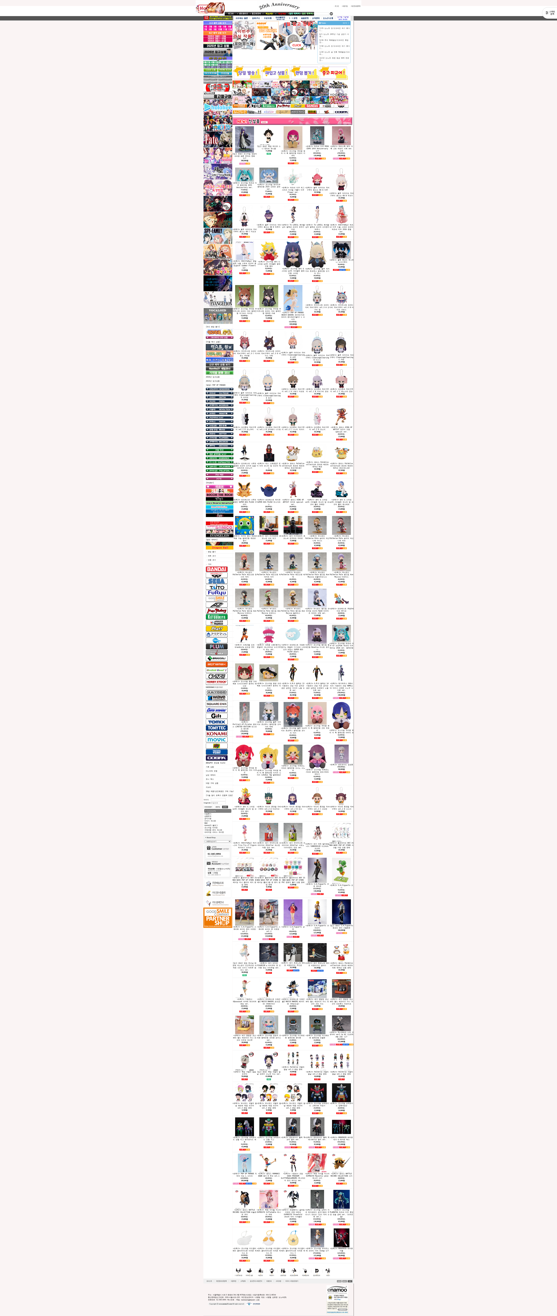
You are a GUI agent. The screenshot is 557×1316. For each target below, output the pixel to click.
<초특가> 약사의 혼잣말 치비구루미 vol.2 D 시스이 (341, 808)
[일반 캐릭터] (212, 540)
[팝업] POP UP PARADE (216, 385)
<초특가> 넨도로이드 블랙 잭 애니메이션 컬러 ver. (317, 1138)
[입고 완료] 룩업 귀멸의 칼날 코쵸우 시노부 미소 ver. (269, 1073)
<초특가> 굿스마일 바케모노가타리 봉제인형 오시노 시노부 (293, 768)
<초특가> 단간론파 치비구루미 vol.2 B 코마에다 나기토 (269, 428)
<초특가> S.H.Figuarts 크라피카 (317, 927)
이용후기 (207, 814)
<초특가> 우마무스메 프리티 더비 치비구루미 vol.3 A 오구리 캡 (317, 307)
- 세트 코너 (211, 556)
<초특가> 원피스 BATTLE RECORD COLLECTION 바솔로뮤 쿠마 (244, 1212)
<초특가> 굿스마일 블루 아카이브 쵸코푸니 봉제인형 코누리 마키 (293, 730)
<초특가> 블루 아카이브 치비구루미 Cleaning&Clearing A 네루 (293, 355)
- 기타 (208, 564)
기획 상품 (210, 767)
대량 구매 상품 (212, 783)
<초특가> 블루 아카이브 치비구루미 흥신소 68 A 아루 (317, 189)
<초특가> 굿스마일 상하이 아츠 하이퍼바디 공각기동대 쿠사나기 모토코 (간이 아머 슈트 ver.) (317, 1213)
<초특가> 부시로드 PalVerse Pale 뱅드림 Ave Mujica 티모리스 (244, 611)
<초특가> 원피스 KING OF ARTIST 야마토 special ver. (293, 502)
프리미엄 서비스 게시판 (214, 832)
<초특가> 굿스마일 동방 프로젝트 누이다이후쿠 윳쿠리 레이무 (245, 683)
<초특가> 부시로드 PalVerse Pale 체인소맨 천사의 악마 (245, 574)
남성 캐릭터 (211, 775)
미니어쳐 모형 (211, 771)
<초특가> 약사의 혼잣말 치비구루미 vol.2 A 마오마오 (269, 808)
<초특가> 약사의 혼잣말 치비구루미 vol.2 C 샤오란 (317, 808)
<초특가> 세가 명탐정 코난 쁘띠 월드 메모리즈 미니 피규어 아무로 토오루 (244, 1037)
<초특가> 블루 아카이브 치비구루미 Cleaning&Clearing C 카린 (341, 357)
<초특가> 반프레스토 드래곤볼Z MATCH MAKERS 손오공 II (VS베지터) (268, 1001)
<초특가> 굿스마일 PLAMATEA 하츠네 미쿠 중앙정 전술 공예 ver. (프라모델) (341, 1213)
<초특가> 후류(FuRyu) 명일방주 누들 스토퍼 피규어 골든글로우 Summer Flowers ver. (244, 264)
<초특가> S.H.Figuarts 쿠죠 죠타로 (317, 885)
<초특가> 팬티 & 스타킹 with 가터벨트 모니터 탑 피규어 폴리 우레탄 (317, 502)
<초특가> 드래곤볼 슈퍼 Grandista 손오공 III (244, 646)
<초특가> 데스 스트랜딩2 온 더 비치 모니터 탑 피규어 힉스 (269, 465)
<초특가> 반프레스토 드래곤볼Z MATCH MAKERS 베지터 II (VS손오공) (293, 1001)
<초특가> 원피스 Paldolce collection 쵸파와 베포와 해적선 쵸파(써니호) (341, 465)
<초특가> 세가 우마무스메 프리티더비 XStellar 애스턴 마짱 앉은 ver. (269, 845)
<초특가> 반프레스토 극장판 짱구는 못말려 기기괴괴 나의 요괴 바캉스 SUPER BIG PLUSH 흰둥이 (293, 648)
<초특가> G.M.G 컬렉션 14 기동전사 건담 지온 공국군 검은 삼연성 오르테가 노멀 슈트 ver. (317, 686)
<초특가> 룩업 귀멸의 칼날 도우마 (244, 1073)
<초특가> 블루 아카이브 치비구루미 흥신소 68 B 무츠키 (341, 194)
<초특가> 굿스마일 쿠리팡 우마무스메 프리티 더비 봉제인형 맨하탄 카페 (269, 311)
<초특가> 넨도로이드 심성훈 (341, 764)
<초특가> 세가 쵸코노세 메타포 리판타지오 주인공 (293, 964)
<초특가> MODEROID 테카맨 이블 (341, 1249)
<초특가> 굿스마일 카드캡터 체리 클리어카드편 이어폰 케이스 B (269, 1250)
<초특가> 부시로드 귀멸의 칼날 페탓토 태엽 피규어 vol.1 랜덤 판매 (293, 1105)
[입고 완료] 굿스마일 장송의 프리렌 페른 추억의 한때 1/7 (245, 156)
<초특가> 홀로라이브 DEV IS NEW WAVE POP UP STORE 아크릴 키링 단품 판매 (341, 845)
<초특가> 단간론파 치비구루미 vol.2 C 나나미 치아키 (293, 428)
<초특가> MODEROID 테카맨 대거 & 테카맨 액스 (341, 1138)
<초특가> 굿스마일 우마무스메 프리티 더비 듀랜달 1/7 (317, 1249)
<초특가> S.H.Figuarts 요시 (341, 886)
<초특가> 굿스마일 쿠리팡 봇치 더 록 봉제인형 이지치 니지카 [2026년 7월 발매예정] (269, 772)
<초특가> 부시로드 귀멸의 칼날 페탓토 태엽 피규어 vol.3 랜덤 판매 (245, 1105)
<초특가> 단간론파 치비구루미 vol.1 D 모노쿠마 (244, 428)
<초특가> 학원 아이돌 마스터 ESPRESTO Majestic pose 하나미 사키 (317, 1176)
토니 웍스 (210, 779)
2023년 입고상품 (213, 381)
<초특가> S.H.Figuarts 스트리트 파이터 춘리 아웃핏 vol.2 (244, 929)
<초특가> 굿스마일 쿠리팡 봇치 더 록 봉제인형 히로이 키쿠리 (293, 153)
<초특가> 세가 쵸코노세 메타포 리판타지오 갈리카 (317, 964)
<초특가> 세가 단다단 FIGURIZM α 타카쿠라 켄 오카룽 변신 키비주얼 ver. (269, 965)
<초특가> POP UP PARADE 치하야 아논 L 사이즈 (245, 1175)
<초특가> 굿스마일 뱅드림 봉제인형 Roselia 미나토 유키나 (317, 647)
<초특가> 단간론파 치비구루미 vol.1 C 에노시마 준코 (341, 390)
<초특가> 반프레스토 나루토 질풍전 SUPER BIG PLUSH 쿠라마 (245, 502)
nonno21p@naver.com (250, 1300)
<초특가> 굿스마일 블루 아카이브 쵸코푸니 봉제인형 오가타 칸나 (317, 271)
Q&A (205, 823)
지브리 (208, 787)
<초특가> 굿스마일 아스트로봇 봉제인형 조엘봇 (317, 1036)
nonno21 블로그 (211, 825)
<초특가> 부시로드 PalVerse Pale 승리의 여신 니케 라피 (341, 538)
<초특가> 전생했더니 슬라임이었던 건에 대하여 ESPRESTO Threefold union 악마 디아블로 (293, 1213)
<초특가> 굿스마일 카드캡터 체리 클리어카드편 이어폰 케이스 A (245, 1250)
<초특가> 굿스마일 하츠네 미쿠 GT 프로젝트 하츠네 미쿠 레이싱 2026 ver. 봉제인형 (341, 645)
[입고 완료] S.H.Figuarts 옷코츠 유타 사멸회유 (341, 927)
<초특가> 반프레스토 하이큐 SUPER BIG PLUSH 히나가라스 (268, 502)
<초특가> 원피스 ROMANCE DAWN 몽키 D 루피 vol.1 (269, 1175)
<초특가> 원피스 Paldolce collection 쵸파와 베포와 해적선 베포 (317, 464)
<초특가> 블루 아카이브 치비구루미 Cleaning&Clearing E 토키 (269, 395)
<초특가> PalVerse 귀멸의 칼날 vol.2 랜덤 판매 (317, 1073)
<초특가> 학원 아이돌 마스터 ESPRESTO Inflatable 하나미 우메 (269, 1212)
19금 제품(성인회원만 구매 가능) (220, 791)
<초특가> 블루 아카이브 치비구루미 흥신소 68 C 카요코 (245, 230)
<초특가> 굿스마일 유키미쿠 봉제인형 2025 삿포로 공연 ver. (268, 186)
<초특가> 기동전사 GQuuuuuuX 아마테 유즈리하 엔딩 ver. (244, 1001)
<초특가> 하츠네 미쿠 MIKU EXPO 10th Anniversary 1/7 (317, 148)
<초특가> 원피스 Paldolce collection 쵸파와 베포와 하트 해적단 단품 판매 (341, 965)
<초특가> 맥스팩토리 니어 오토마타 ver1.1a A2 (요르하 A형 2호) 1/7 (341, 1034)
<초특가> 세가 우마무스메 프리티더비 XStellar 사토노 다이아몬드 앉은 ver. (293, 845)
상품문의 (207, 816)
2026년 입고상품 (213, 377)
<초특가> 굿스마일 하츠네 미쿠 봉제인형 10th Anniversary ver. (245, 185)
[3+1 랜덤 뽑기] (213, 327)
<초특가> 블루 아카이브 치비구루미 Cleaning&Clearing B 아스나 (317, 357)
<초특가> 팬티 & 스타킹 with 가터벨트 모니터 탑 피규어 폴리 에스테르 (341, 502)
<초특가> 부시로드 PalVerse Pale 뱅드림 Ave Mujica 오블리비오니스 (317, 574)
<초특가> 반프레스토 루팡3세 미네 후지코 (341, 610)
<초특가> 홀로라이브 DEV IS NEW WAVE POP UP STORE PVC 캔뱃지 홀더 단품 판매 (293, 880)
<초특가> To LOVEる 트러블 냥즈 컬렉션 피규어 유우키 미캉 (293, 227)
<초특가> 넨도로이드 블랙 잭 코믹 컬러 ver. (293, 1138)
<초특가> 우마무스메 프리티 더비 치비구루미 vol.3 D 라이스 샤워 (269, 353)
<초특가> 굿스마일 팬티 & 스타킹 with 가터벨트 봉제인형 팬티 (268, 264)
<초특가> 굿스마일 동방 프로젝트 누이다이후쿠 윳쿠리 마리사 (269, 685)
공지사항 (207, 819)
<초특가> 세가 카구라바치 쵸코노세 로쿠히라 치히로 (293, 537)
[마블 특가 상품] (213, 342)
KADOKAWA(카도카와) (214, 687)
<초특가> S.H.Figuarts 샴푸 (293, 928)
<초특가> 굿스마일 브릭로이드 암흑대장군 (341, 1104)
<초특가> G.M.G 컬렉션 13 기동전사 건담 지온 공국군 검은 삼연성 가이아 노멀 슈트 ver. (293, 686)
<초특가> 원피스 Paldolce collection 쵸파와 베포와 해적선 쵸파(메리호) (293, 465)
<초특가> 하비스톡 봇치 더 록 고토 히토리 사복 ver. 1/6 (341, 148)
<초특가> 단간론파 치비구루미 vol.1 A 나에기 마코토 (293, 390)
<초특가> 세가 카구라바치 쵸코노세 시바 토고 (269, 537)
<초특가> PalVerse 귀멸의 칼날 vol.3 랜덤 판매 (293, 1068)
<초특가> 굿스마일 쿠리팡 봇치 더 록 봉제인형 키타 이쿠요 (245, 770)
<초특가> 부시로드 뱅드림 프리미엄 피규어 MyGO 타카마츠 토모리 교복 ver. (317, 611)
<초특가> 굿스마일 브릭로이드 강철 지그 (268, 1138)
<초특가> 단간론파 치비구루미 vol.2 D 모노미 (317, 428)
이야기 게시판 (210, 821)
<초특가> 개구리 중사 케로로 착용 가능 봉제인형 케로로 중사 (245, 538)
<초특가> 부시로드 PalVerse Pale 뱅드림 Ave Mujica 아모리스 (341, 574)
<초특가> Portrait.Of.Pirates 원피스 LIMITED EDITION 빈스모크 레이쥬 (245, 725)
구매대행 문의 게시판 (213, 830)
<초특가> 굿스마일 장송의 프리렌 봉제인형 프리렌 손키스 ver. (269, 1037)
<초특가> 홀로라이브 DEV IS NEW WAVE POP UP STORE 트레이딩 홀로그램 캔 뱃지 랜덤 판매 (269, 881)
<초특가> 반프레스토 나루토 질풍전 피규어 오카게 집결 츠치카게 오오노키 (244, 465)
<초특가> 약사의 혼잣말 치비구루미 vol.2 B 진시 (293, 808)
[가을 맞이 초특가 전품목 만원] (219, 795)
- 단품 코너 (211, 560)
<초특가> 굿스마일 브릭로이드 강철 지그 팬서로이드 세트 (244, 1139)
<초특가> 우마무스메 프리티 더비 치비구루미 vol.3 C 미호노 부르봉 (245, 353)
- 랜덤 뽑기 (211, 552)
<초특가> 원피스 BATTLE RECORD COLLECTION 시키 (341, 1175)
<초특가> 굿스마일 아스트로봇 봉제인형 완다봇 (293, 1036)
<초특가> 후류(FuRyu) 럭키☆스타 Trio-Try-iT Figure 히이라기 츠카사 (244, 845)
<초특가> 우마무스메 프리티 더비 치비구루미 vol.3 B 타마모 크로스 (341, 307)
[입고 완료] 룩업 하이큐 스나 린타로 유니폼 (269, 147)
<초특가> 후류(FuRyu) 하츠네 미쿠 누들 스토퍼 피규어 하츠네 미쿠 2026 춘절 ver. (341, 228)
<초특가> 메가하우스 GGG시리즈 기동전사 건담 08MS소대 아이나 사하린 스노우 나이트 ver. (341, 686)
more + (346, 23)
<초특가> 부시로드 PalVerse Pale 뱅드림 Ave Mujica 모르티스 (269, 611)
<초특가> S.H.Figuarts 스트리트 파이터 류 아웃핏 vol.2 (268, 929)
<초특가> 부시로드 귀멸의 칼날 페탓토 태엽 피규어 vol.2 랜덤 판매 (269, 1105)
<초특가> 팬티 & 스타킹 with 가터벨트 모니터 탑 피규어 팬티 (244, 809)
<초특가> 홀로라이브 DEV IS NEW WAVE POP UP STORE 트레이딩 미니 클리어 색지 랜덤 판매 (245, 881)
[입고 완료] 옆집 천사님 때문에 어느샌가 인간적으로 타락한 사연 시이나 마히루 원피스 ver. (245, 966)
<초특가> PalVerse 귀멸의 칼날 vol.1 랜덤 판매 (341, 1073)
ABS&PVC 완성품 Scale (215, 763)
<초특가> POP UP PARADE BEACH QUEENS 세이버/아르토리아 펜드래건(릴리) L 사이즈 (293, 316)
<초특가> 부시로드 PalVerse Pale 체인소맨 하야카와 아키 (269, 574)
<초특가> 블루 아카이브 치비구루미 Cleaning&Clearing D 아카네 (245, 395)
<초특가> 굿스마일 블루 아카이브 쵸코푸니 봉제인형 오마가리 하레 (269, 724)
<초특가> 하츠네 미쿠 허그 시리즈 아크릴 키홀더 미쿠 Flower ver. (293, 190)
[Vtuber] (210, 483)
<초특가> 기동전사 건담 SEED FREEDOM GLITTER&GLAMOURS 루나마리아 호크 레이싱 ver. (293, 1177)
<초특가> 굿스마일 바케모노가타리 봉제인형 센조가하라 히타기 (317, 772)
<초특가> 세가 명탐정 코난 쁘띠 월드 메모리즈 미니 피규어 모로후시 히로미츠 (341, 1001)
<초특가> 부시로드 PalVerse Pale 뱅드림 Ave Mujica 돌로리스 (293, 611)
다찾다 (549, 13)
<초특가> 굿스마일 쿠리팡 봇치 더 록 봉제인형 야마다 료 (341, 731)
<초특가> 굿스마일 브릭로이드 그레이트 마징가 (317, 1104)
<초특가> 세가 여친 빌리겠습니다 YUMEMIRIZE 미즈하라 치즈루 (317, 846)
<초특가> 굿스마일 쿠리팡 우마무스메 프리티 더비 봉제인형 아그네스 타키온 (245, 311)
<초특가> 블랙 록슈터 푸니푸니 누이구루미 (341, 261)
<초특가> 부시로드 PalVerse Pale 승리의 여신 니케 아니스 (317, 538)
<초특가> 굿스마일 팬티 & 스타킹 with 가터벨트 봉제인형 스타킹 (293, 271)
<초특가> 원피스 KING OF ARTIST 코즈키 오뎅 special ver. (341, 429)
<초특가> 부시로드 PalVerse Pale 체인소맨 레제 (293, 574)
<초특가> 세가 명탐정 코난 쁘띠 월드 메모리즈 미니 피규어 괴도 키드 (317, 1001)
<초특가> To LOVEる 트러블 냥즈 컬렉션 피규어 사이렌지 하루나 (317, 227)
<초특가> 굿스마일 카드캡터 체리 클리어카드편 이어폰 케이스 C (293, 1250)
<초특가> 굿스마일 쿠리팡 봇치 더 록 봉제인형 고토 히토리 (317, 728)
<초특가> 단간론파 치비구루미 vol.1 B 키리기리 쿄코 (317, 390)
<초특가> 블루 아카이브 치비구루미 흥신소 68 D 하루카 (269, 226)
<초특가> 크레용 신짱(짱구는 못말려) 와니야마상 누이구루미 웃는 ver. (269, 647)
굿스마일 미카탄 (211, 828)
